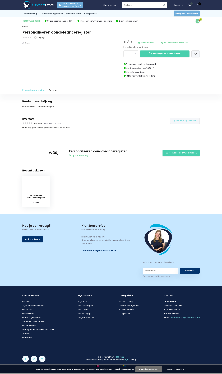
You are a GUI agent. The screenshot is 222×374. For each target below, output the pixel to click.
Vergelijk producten (86, 317)
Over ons (26, 301)
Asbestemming (29, 13)
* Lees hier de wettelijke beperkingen (156, 276)
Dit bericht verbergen (148, 369)
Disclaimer (27, 309)
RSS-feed (120, 357)
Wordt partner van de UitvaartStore (38, 329)
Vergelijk (41, 37)
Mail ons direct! (32, 239)
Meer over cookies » (175, 369)
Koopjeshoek (90, 13)
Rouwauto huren (73, 13)
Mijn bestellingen (85, 305)
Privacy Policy (28, 313)
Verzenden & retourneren (33, 321)
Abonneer (189, 270)
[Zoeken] (164, 5)
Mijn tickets (83, 309)
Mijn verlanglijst (84, 313)
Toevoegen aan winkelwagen (166, 53)
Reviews (53, 90)
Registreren (83, 301)
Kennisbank (27, 337)
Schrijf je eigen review (186, 120)
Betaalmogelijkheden (31, 317)
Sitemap (26, 333)
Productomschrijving (33, 90)
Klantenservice (109, 5)
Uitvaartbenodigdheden (51, 13)
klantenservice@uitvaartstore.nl (98, 250)
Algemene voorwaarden (33, 305)
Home (25, 26)
